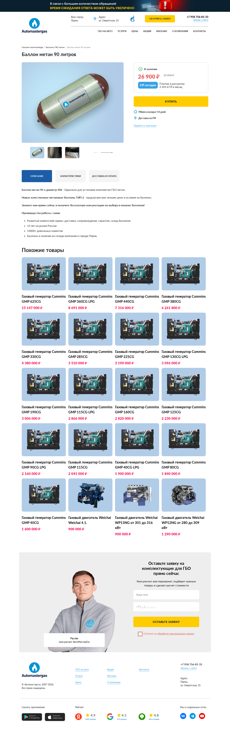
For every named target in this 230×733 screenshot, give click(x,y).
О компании (180, 31)
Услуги (122, 31)
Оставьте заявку (166, 621)
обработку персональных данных (175, 633)
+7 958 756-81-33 (197, 16)
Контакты (199, 31)
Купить (171, 101)
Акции (147, 31)
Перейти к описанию (145, 125)
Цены (135, 31)
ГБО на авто (105, 31)
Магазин (161, 31)
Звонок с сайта (200, 20)
